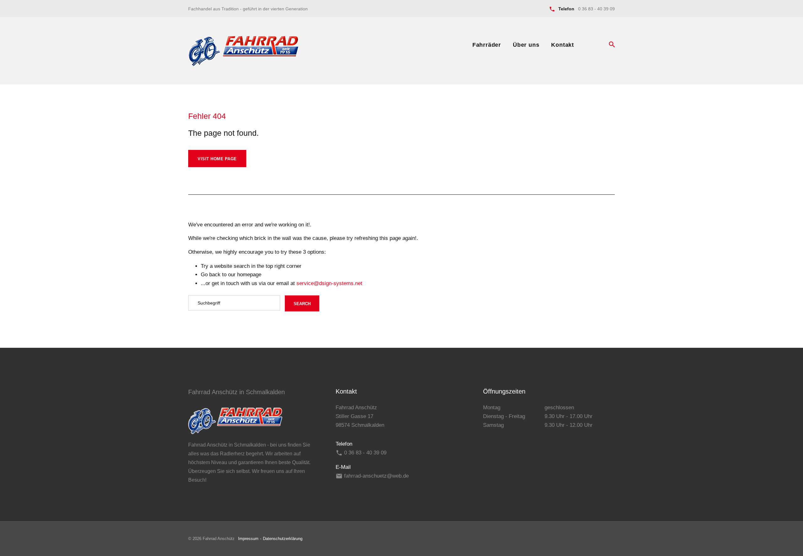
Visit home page (217, 158)
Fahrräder (486, 45)
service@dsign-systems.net (329, 283)
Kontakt (562, 45)
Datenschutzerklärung (282, 538)
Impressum (248, 538)
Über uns (526, 45)
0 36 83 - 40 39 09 (596, 8)
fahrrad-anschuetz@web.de (376, 476)
